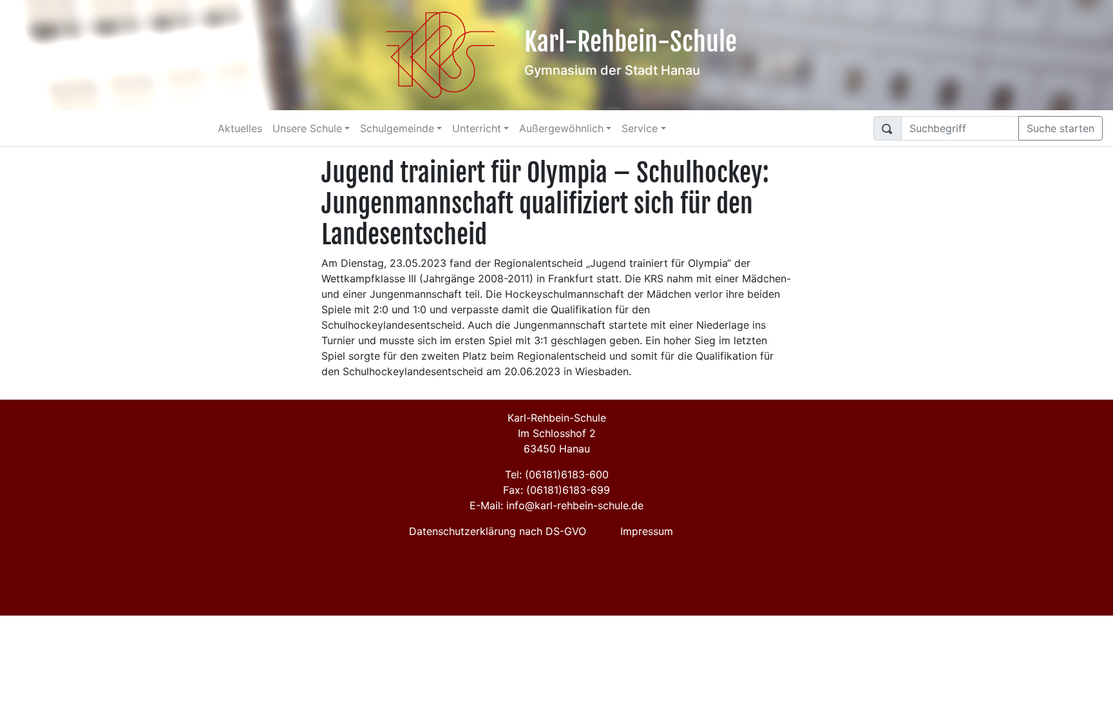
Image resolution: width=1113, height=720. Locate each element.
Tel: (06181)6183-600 (557, 474)
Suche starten (1060, 128)
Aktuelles (240, 128)
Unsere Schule (307, 128)
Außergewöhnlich (561, 128)
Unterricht (476, 128)
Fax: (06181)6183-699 (556, 489)
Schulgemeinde (397, 128)
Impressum (646, 531)
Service (640, 128)
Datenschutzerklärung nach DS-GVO (497, 531)
